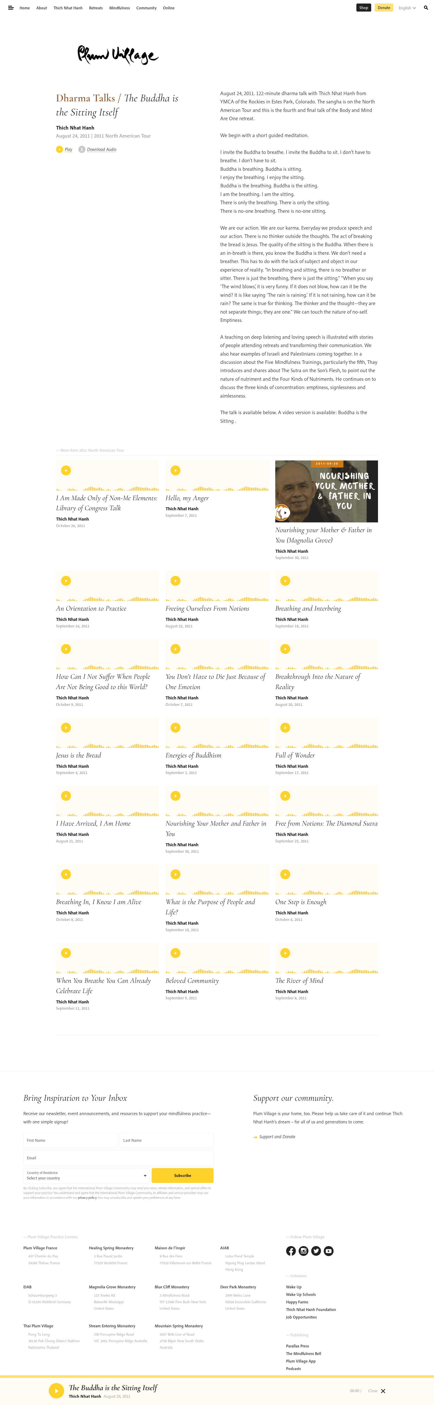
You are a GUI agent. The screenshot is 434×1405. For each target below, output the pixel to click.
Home (25, 7)
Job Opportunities (301, 1316)
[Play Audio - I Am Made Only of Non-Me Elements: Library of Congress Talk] (107, 475)
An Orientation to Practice (91, 608)
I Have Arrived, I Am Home (93, 823)
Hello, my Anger (187, 497)
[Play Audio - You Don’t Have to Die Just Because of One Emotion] (217, 654)
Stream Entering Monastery (112, 1325)
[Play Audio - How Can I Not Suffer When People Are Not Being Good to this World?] (107, 654)
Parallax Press (297, 1345)
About (41, 7)
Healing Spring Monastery (111, 1247)
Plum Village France (40, 1247)
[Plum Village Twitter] (316, 1251)
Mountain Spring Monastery (179, 1325)
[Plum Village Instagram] (304, 1251)
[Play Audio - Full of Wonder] (326, 733)
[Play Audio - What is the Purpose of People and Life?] (217, 879)
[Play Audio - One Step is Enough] (326, 879)
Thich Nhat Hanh (68, 7)
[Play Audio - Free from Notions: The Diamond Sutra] (326, 801)
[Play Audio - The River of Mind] (326, 958)
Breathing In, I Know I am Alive (98, 901)
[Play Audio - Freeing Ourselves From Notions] (217, 586)
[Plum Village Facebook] (291, 1251)
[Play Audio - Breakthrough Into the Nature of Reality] (326, 654)
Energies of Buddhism (194, 755)
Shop (363, 7)
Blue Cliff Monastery (172, 1286)
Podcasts (293, 1368)
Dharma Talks (85, 97)
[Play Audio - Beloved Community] (217, 958)
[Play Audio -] (56, 1390)
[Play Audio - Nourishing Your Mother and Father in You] (217, 801)
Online (169, 7)
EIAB (27, 1286)
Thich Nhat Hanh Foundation (311, 1309)
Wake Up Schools (301, 1294)
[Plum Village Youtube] (329, 1251)
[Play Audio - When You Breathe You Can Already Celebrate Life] (107, 958)
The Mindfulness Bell (303, 1353)
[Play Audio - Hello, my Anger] (217, 475)
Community (146, 7)
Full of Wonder (295, 755)
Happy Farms (297, 1301)
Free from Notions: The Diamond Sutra (326, 823)
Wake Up (294, 1286)
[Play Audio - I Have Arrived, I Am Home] (107, 801)
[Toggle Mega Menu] (11, 7)
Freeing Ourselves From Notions (207, 608)
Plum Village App (301, 1361)
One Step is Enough (301, 901)
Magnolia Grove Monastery (112, 1286)
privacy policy (87, 1197)
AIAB (224, 1247)
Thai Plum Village (38, 1325)
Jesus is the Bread (78, 755)
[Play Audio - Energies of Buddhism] (217, 733)
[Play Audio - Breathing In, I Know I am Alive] (107, 879)
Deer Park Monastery (238, 1286)
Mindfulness (119, 7)
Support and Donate (277, 1136)
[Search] (426, 7)
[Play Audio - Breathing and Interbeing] (326, 586)
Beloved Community (192, 980)
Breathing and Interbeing (308, 608)
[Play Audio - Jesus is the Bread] (107, 733)
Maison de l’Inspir (170, 1247)
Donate (384, 7)
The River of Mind (299, 980)
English (405, 7)
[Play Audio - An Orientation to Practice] (107, 586)
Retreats (96, 7)
